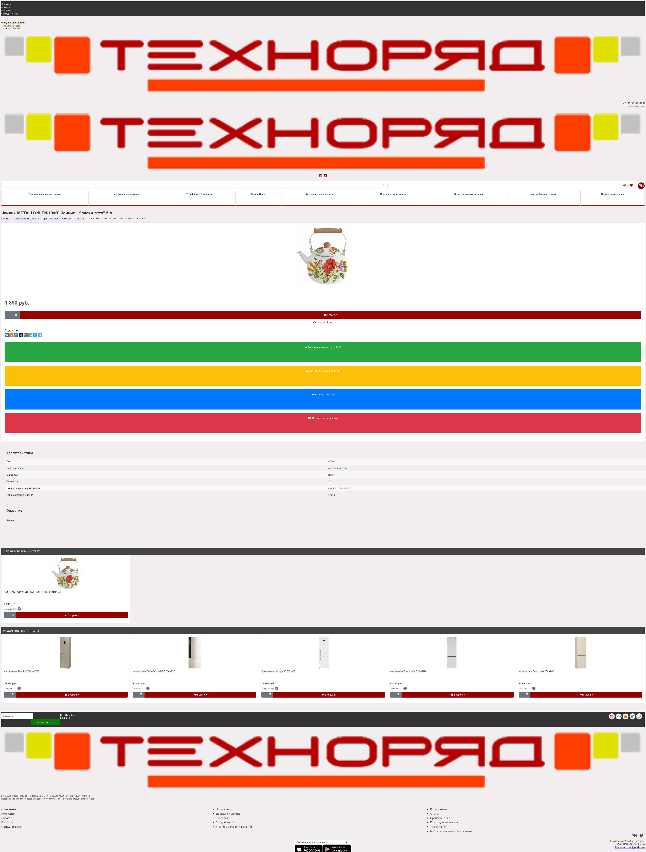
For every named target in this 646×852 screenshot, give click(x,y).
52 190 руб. (396, 683)
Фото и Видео (258, 194)
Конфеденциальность (444, 822)
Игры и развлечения (612, 194)
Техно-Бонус (438, 827)
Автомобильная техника (544, 194)
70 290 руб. (10, 683)
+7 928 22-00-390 (634, 103)
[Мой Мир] (16, 335)
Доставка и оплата (228, 813)
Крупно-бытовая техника (319, 194)
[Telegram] (40, 335)
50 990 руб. (525, 683)
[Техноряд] (323, 140)
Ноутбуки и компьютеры (126, 194)
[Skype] (35, 335)
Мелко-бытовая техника (393, 194)
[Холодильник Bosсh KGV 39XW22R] (451, 653)
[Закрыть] (346, 844)
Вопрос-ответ (438, 809)
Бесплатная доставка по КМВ (324, 347)
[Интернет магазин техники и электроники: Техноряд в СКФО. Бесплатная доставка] (323, 63)
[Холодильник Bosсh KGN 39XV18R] (65, 653)
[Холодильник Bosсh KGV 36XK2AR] (580, 653)
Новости (5, 7)
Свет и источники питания (468, 194)
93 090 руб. (139, 683)
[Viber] (26, 335)
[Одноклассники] (11, 335)
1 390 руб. (10, 604)
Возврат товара (226, 822)
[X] (21, 335)
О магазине (7, 4)
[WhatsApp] (30, 335)
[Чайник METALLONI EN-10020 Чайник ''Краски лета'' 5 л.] (65, 573)
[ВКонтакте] (7, 335)
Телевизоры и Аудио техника (45, 194)
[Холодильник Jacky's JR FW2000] (323, 653)
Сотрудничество (9, 13)
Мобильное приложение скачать (451, 831)
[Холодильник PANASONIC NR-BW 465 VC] (194, 653)
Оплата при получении (324, 418)
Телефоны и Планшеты (199, 194)
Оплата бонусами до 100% (324, 370)
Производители (440, 818)
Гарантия (222, 818)
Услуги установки (324, 394)
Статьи (434, 813)
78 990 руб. (268, 683)
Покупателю (223, 809)
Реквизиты (8, 813)
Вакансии (6, 10)
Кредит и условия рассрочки (234, 827)
